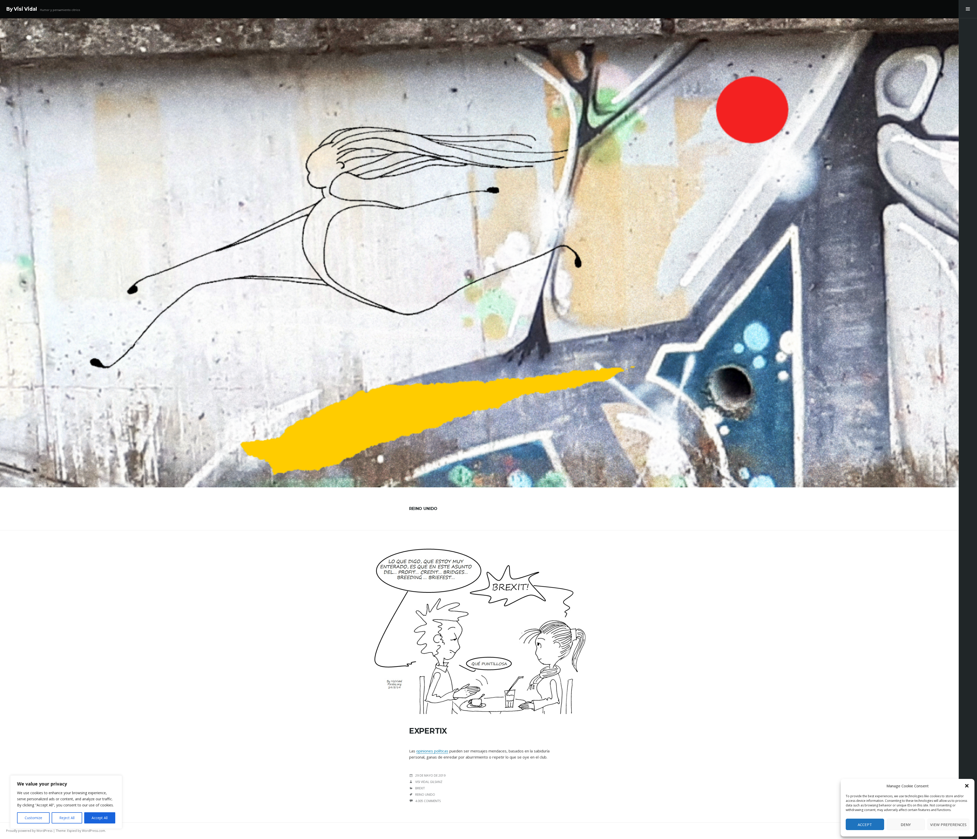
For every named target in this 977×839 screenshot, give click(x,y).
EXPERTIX (428, 731)
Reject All (67, 817)
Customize (33, 817)
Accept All (100, 817)
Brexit (420, 788)
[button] (966, 785)
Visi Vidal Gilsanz (428, 782)
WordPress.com (93, 831)
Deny (906, 824)
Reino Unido (425, 794)
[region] (66, 802)
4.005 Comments (428, 801)
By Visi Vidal (21, 9)
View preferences (948, 824)
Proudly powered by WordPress (29, 831)
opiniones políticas (432, 750)
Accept (865, 824)
